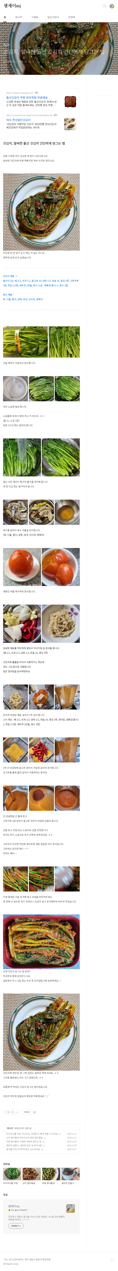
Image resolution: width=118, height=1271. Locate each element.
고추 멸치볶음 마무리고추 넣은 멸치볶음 (24, 1137)
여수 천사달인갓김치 (18, 120)
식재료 (34, 17)
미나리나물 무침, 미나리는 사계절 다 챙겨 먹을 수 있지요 (32, 1133)
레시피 (18, 17)
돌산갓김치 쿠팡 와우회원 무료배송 (27, 97)
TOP (111, 1260)
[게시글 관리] (16, 1112)
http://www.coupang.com (19, 93)
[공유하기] (12, 1112)
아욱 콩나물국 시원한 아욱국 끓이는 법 (23, 1141)
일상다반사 (53, 17)
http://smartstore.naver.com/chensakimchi (29, 115)
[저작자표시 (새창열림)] (34, 1112)
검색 (104, 6)
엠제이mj (12, 6)
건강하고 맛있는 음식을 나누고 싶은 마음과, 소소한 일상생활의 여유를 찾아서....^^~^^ (36, 1218)
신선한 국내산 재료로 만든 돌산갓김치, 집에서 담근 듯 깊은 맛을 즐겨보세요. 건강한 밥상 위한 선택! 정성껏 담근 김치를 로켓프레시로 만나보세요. (31, 103)
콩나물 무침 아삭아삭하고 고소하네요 (23, 1149)
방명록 (71, 17)
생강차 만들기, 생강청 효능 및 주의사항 (24, 1145)
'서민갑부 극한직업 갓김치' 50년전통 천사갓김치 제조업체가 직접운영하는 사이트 (31, 125)
